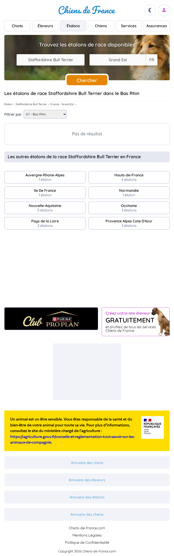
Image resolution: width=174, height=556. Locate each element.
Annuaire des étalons (87, 497)
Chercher (87, 80)
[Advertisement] (87, 270)
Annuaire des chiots (87, 462)
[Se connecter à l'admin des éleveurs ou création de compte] (164, 10)
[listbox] (151, 60)
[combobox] (51, 60)
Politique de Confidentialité (87, 542)
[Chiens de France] (87, 10)
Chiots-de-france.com (87, 528)
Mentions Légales (87, 535)
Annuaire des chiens (87, 514)
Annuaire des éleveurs (87, 480)
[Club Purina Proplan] (51, 318)
